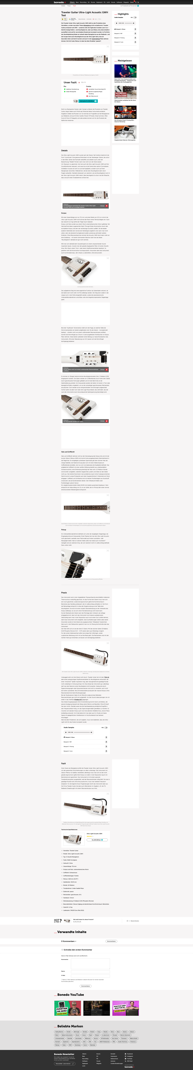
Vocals (113, 2)
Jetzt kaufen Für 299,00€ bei (87, 101)
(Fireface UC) (78, 699)
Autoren (113, 1061)
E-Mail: (63, 975)
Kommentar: (64, 959)
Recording (83, 2)
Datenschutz (114, 1058)
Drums (93, 2)
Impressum (114, 1056)
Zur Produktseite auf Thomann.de (129, 5)
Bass (77, 2)
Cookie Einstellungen (117, 1063)
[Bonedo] (60, 2)
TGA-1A (106, 677)
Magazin (126, 2)
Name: (63, 971)
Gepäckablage (96, 39)
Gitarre (72, 2)
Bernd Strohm (82, 19)
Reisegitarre (87, 25)
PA (104, 2)
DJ (89, 2)
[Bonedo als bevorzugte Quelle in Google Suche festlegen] (72, 19)
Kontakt (113, 1054)
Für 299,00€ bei (96, 840)
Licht (108, 2)
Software (119, 2)
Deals (132, 2)
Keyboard (99, 2)
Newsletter (63, 1063)
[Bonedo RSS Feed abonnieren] (138, 2)
